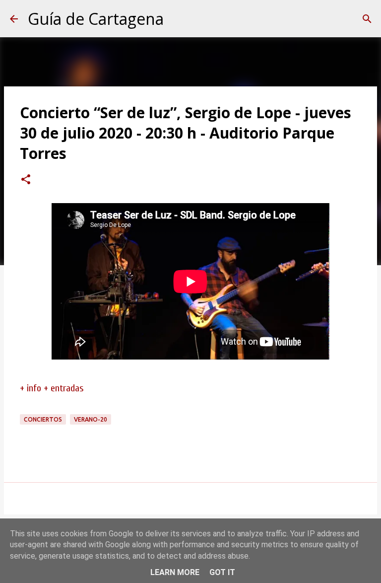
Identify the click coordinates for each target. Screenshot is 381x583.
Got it (222, 572)
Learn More (174, 572)
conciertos (43, 419)
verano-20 (90, 419)
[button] (26, 180)
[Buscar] (367, 19)
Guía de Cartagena (96, 18)
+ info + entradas (52, 388)
